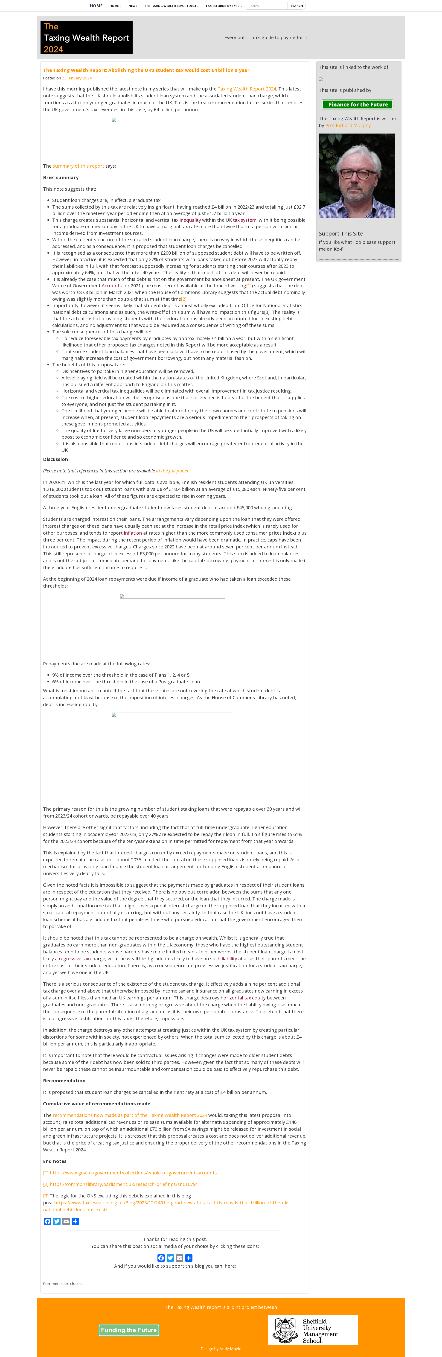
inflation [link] (133, 533)
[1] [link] (249, 285)
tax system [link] (244, 220)
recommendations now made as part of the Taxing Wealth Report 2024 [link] (130, 1115)
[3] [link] (46, 1196)
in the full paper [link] (172, 471)
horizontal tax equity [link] (243, 998)
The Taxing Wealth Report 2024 (170, 6)
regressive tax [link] (74, 958)
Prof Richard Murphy (348, 125)
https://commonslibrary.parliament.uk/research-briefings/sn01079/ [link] (123, 1184)
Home (96, 6)
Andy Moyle (230, 1348)
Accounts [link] (112, 285)
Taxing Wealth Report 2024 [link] (247, 89)
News (133, 6)
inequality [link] (190, 220)
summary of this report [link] (78, 166)
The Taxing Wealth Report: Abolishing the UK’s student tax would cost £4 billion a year (146, 70)
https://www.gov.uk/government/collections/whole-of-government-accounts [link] (133, 1173)
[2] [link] (183, 299)
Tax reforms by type (223, 6)
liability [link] (229, 958)
